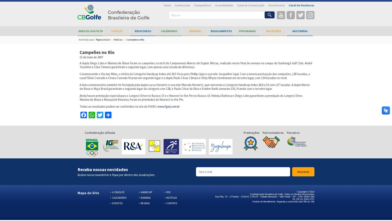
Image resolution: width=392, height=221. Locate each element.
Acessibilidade (224, 5)
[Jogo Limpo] (221, 147)
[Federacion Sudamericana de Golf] (154, 147)
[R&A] (133, 147)
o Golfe (116, 31)
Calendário (169, 31)
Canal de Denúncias (301, 5)
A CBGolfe (118, 192)
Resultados (143, 31)
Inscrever (303, 172)
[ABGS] (297, 142)
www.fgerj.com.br (168, 106)
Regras (145, 203)
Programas (247, 31)
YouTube (281, 15)
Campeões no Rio (135, 39)
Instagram (310, 15)
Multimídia (299, 31)
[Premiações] (251, 143)
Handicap (146, 192)
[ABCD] (194, 147)
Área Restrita (276, 5)
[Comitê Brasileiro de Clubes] (171, 147)
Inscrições (273, 31)
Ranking (195, 31)
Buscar (176, 15)
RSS (168, 192)
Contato (171, 203)
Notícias (118, 39)
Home (167, 5)
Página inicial (103, 39)
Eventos (117, 203)
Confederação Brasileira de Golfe (114, 14)
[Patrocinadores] (271, 142)
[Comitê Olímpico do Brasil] (92, 147)
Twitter (300, 15)
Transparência (202, 5)
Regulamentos (221, 31)
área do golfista (90, 31)
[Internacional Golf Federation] (110, 147)
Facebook (291, 15)
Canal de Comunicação (250, 5)
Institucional (182, 5)
